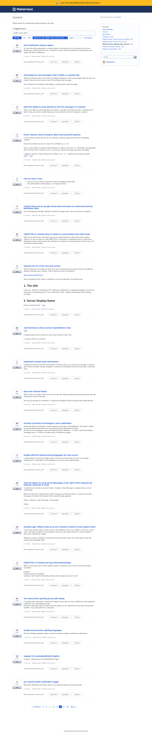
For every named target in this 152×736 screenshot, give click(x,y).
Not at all (54, 62)
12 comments (27, 637)
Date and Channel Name (35, 391)
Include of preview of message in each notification (48, 423)
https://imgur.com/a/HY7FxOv (33, 275)
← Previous (36, 707)
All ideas (105, 32)
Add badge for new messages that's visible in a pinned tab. (52, 75)
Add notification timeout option (38, 45)
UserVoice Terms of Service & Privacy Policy (76, 731)
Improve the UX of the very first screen (42, 266)
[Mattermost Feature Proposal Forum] (23, 9)
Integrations (106, 37)
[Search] (135, 57)
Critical (78, 62)
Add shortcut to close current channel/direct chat (47, 328)
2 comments (27, 88)
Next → (73, 707)
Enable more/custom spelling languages (43, 630)
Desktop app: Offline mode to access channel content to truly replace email (59, 527)
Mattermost (110, 62)
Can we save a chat (33, 179)
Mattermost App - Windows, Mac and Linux (43, 56)
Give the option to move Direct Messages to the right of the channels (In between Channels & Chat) (58, 484)
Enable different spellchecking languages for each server (51, 455)
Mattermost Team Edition (110, 49)
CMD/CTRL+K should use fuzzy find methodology (47, 563)
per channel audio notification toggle (41, 682)
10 (67, 707)
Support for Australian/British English (42, 656)
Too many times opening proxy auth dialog (44, 598)
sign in (119, 17)
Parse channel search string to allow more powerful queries (52, 135)
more (31, 156)
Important (66, 62)
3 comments (27, 343)
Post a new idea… (108, 29)
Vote (17, 51)
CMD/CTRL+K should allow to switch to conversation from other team (57, 234)
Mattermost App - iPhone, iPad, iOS (113, 41)
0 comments (27, 116)
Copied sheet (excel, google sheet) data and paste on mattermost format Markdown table (58, 207)
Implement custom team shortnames (41, 362)
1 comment (27, 56)
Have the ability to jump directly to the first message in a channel (54, 107)
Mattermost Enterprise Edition (112, 46)
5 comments (27, 404)
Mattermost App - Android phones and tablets (116, 39)
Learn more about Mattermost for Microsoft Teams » (80, 3)
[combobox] (119, 57)
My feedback (88, 38)
